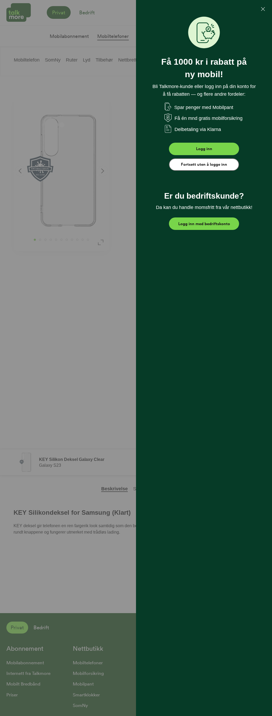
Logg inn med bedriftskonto (204, 223)
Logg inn (204, 148)
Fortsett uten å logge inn (204, 164)
